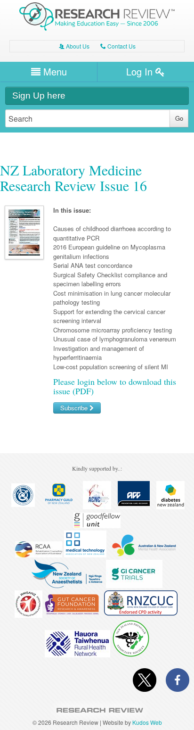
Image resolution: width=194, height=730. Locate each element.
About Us (74, 46)
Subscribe (74, 407)
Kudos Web (147, 722)
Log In (140, 71)
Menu (53, 71)
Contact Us (118, 46)
